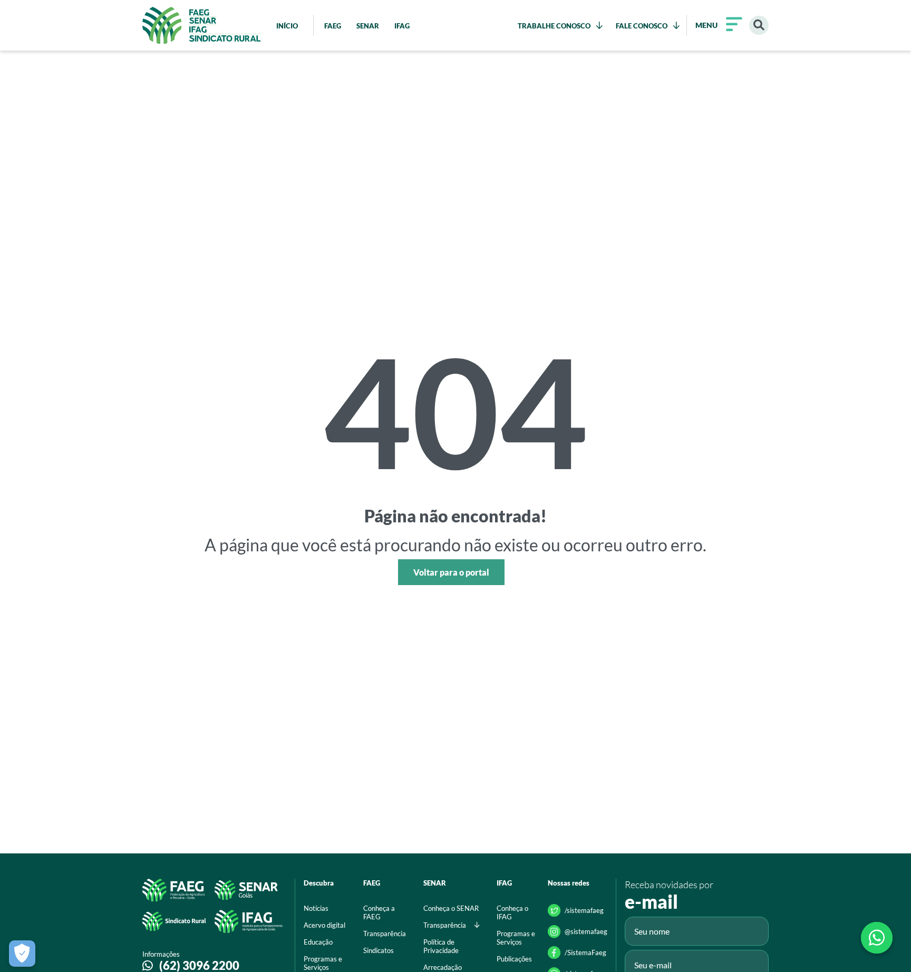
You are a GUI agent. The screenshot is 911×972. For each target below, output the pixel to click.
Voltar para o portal (451, 572)
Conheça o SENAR (451, 908)
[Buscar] (759, 25)
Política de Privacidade (441, 946)
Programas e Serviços (516, 937)
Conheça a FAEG (379, 912)
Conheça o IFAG (512, 912)
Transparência (384, 933)
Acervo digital (324, 925)
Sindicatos (378, 950)
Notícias (316, 908)
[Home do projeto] (201, 25)
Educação (318, 942)
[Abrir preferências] (22, 953)
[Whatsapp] (877, 938)
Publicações (514, 959)
